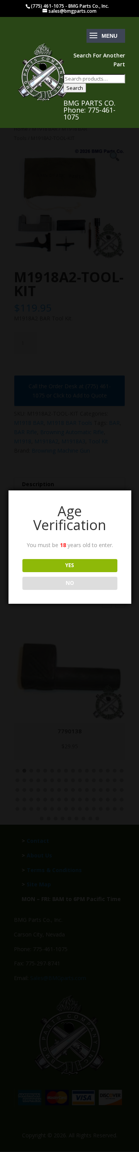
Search (74, 87)
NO (70, 582)
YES (69, 565)
